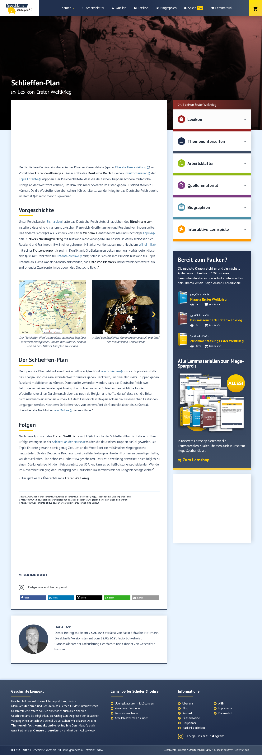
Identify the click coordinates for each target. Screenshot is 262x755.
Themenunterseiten (206, 141)
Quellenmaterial (202, 185)
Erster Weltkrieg (77, 478)
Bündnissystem (141, 221)
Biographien (198, 207)
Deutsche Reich (99, 173)
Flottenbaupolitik (45, 250)
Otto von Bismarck (102, 262)
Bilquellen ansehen (35, 574)
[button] (24, 314)
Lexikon (194, 119)
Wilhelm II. (90, 233)
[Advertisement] (89, 134)
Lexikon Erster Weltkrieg (44, 92)
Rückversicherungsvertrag (44, 239)
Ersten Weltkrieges (49, 173)
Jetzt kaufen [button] (215, 304)
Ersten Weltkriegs (66, 436)
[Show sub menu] (73, 8)
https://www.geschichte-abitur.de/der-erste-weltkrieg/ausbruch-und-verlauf (60, 503)
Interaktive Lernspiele (208, 229)
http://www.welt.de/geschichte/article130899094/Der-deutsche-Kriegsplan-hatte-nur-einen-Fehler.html (74, 500)
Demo (198, 304)
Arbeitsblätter (200, 163)
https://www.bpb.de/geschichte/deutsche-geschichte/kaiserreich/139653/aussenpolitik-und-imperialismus (76, 497)
